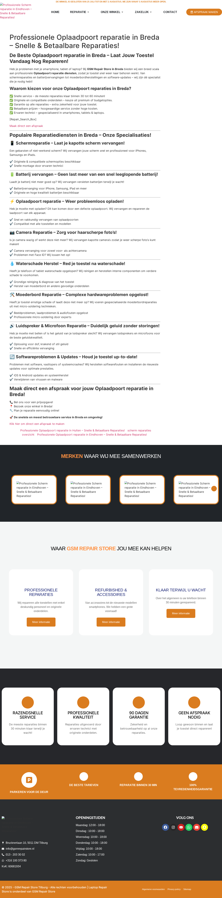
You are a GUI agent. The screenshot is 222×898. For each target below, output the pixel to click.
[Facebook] (165, 827)
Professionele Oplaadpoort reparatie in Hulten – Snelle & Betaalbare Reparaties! (72, 430)
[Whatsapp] (188, 827)
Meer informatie (41, 622)
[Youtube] (181, 827)
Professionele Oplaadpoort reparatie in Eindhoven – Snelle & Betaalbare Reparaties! (92, 434)
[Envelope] (196, 827)
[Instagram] (173, 827)
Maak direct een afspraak (26, 126)
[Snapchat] (204, 827)
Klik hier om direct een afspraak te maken (37, 424)
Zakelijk (142, 12)
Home (55, 12)
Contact (170, 12)
